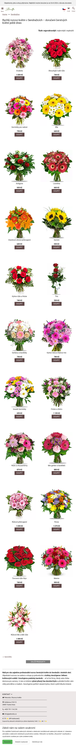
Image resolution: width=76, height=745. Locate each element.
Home (4, 14)
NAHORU (8, 657)
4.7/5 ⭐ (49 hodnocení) (10, 718)
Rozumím (7, 742)
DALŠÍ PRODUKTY (38, 662)
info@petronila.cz (10, 714)
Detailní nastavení (21, 742)
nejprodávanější (49, 31)
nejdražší (70, 31)
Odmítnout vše (37, 742)
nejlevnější (61, 31)
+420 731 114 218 (10, 709)
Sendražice (15, 14)
